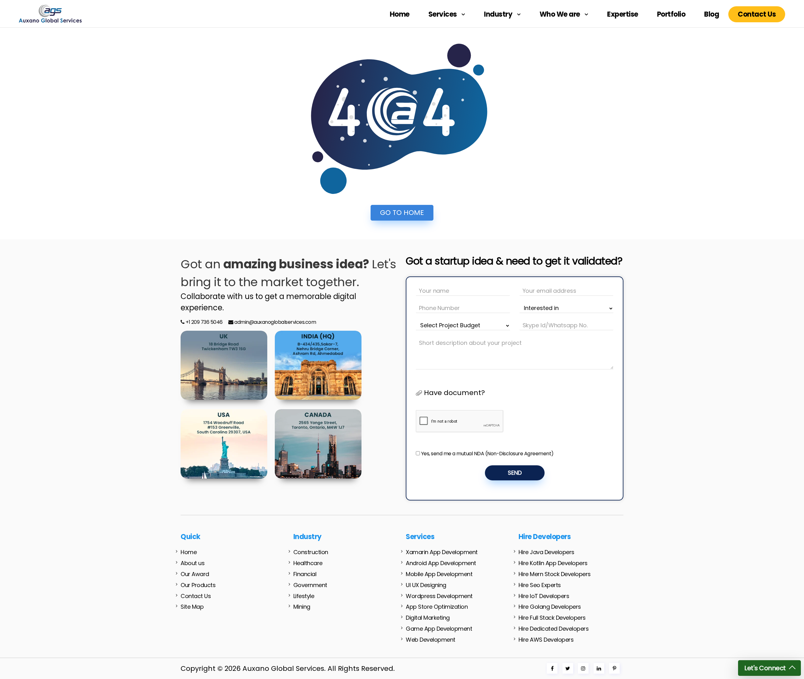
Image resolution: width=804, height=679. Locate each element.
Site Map (192, 607)
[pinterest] (614, 668)
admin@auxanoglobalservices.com (275, 322)
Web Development (430, 640)
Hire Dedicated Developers (554, 629)
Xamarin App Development (442, 552)
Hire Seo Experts (540, 585)
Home (400, 14)
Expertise (622, 14)
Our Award (195, 574)
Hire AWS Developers (546, 640)
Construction (310, 552)
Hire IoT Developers (544, 596)
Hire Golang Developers (550, 607)
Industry (499, 14)
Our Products (198, 585)
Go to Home (402, 212)
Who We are (561, 14)
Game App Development (439, 629)
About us (192, 563)
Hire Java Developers (546, 552)
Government (310, 585)
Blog (711, 14)
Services (443, 14)
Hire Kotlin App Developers (553, 563)
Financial (305, 574)
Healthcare (308, 563)
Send (515, 473)
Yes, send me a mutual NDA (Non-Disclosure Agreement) (487, 453)
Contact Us (757, 14)
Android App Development (441, 563)
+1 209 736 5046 (204, 322)
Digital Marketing (428, 618)
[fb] (552, 668)
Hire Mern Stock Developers (555, 574)
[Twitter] (567, 668)
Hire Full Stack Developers (552, 618)
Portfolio (671, 14)
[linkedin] (599, 668)
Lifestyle (303, 596)
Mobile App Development (439, 574)
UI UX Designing (426, 585)
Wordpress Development (439, 596)
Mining (301, 607)
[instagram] (583, 668)
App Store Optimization (437, 607)
